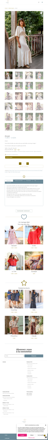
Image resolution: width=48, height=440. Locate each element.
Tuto (35, 180)
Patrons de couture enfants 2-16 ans (8, 409)
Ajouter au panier (24, 166)
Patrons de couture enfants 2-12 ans (8, 404)
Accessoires (29, 373)
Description (9, 180)
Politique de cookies (31, 437)
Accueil (6, 8)
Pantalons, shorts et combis (32, 368)
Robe (14, 172)
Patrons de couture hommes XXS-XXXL (9, 397)
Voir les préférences (42, 435)
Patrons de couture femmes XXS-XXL (8, 393)
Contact (6, 435)
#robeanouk (20, 151)
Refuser (31, 435)
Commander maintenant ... (24, 211)
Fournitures (28, 180)
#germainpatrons (37, 151)
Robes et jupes (11, 8)
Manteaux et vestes (30, 370)
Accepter (22, 435)
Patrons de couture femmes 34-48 (21, 170)
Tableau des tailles (19, 180)
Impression (9, 182)
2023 (11, 172)
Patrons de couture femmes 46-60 (33, 170)
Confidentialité (7, 438)
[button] (45, 425)
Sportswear (29, 386)
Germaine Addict (29, 395)
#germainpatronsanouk (28, 151)
